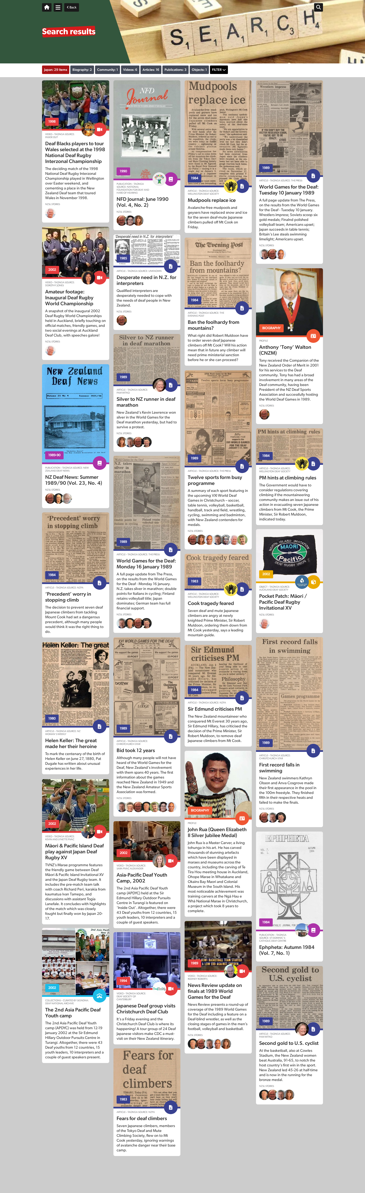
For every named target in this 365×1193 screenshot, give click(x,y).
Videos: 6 (130, 69)
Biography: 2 (82, 69)
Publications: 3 (176, 69)
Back (72, 7)
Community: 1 (107, 69)
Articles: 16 (151, 69)
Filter (217, 69)
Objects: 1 (199, 69)
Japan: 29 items (55, 69)
